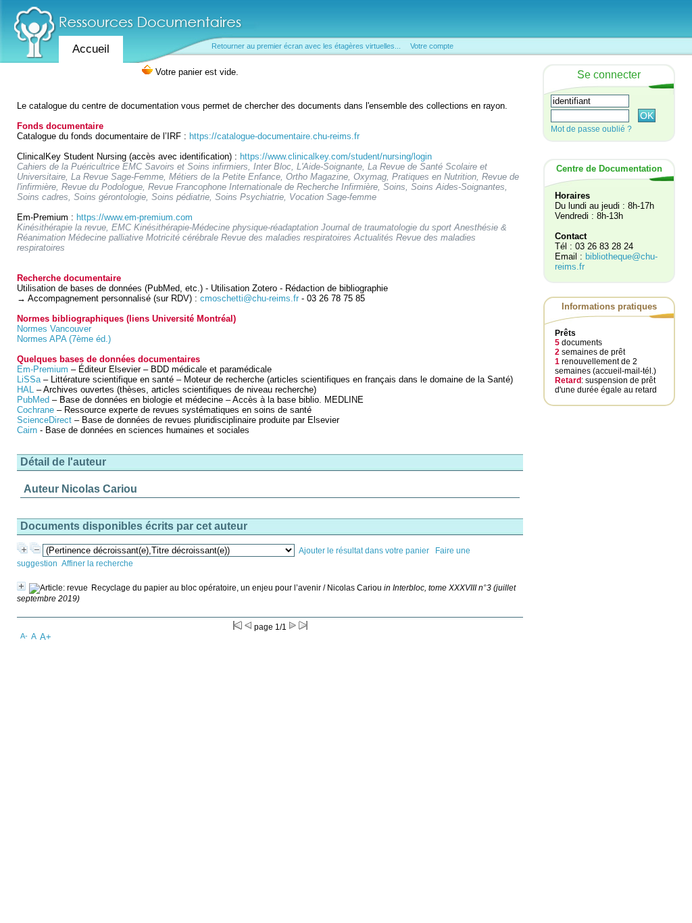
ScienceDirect (44, 420)
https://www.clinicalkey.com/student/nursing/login (336, 156)
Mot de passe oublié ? (591, 129)
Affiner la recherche (97, 563)
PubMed (33, 400)
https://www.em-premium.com (134, 217)
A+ (45, 637)
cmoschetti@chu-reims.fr (249, 298)
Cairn (27, 430)
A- (24, 636)
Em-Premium (42, 369)
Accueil (90, 49)
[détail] (21, 586)
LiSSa (29, 379)
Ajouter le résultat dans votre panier (364, 550)
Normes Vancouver (54, 329)
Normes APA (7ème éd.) (64, 339)
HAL (26, 389)
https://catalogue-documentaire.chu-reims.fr (274, 136)
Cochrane (35, 410)
